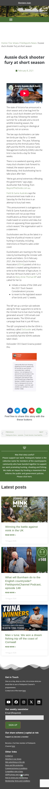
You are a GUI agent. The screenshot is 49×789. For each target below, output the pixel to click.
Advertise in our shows (13, 759)
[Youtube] (8, 702)
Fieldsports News (28, 43)
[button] (11, 19)
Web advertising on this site (15, 762)
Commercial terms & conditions (16, 768)
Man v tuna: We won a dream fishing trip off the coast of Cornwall (23, 639)
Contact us (9, 756)
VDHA (21, 264)
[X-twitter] (31, 702)
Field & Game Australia (17, 193)
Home (4, 43)
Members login (24, 3)
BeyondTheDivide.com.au (18, 188)
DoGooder (26, 329)
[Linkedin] (39, 702)
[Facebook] (16, 702)
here (24, 691)
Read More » (10, 535)
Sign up (13, 725)
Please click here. (24, 476)
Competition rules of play (14, 771)
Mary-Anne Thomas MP (26, 277)
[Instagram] (23, 702)
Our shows (14, 43)
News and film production (14, 765)
